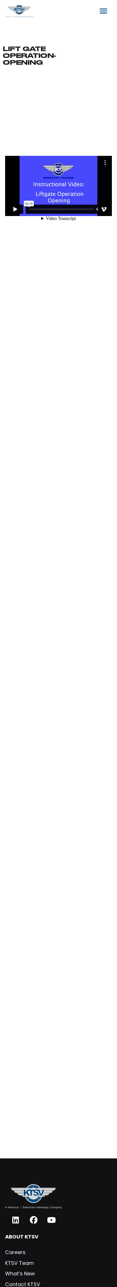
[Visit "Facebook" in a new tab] (33, 1220)
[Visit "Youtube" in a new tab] (51, 1220)
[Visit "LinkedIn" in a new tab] (15, 1220)
